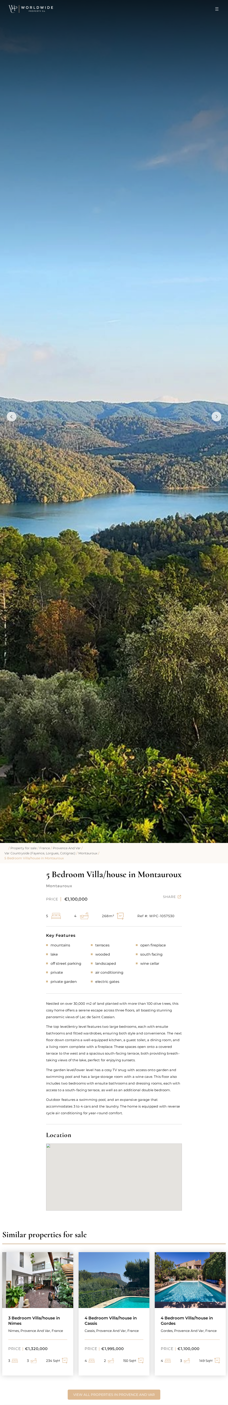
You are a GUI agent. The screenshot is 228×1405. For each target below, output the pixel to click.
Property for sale (23, 848)
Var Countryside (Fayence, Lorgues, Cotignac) (39, 853)
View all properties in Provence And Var (114, 1395)
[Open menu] (217, 9)
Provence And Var (67, 848)
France (44, 848)
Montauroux (87, 853)
